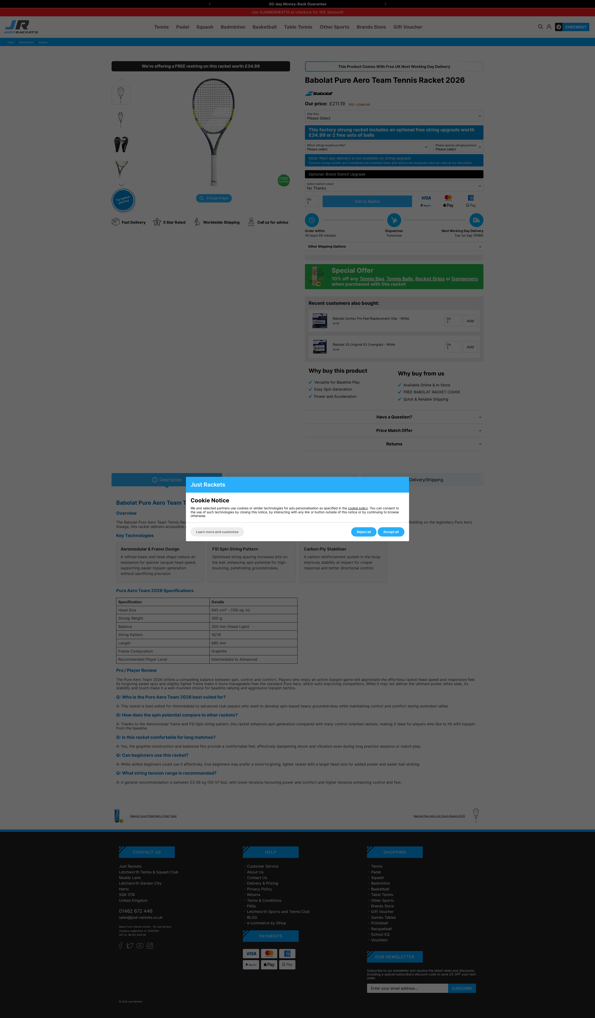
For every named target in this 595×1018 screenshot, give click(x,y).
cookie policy (358, 508)
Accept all (391, 532)
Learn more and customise (217, 532)
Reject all (364, 532)
